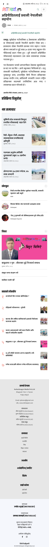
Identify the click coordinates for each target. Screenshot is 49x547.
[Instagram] (7, 4)
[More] (46, 185)
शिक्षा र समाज (24, 448)
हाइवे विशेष (24, 438)
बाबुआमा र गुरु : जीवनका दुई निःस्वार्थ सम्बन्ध (21, 262)
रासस (9, 25)
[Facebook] (3, 4)
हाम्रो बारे (24, 490)
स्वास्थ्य (25, 452)
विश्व (24, 445)
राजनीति (24, 441)
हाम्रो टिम (24, 493)
